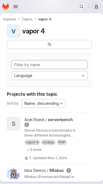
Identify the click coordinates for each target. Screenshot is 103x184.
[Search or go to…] (81, 6)
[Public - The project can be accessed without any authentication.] (26, 124)
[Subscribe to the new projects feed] (49, 44)
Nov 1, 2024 (57, 158)
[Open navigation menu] (15, 6)
